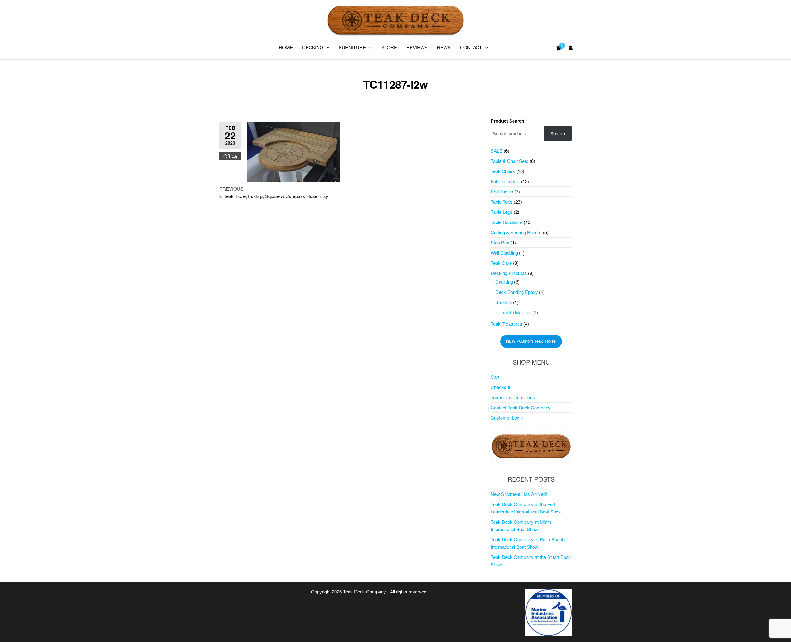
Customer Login (507, 417)
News (444, 47)
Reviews (417, 47)
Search (557, 133)
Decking (313, 47)
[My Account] (571, 48)
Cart (495, 377)
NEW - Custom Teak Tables (531, 341)
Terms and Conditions (513, 397)
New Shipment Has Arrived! (519, 494)
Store (389, 47)
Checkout (500, 387)
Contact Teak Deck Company (521, 407)
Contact (471, 47)
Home (286, 47)
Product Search (507, 120)
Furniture (352, 47)
